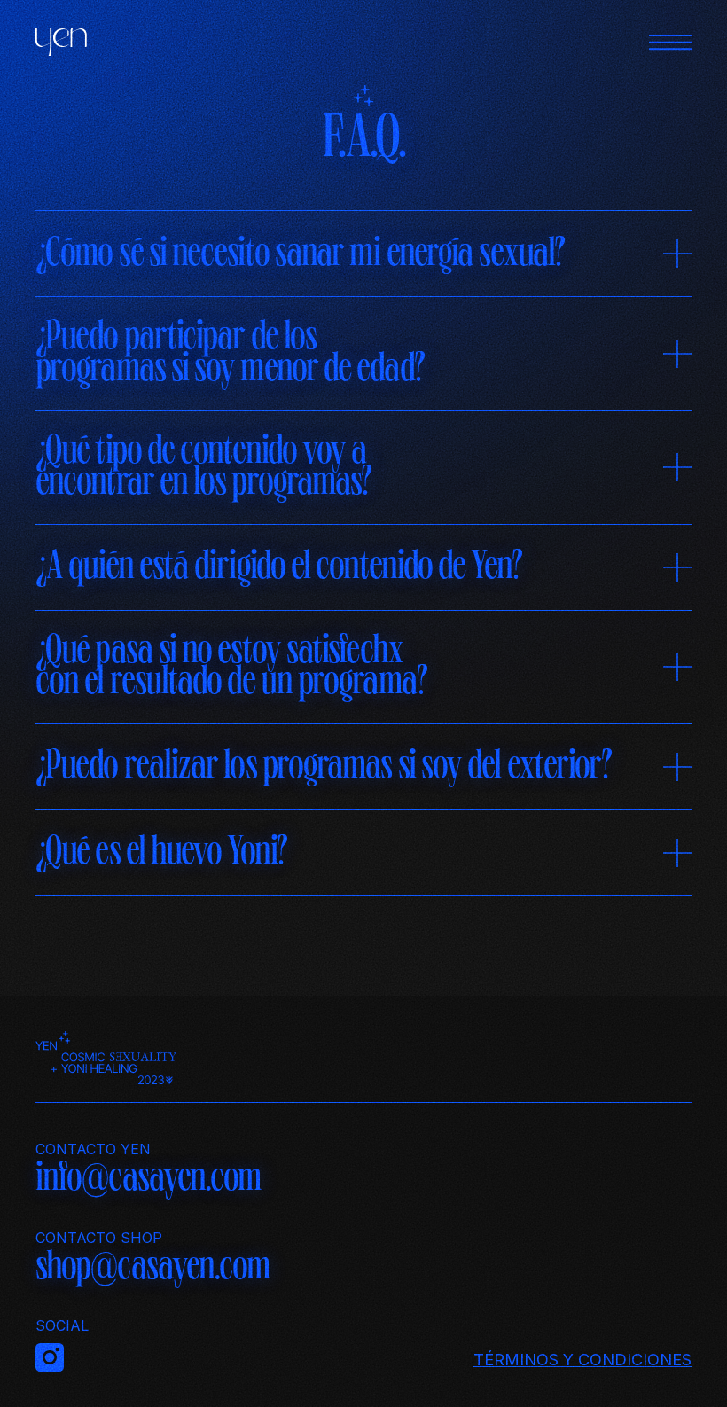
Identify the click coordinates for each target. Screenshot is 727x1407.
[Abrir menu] (670, 42)
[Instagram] (363, 1357)
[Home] (61, 42)
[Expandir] (677, 257)
